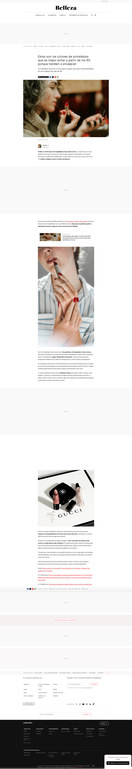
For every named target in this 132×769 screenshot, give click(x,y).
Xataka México (27, 752)
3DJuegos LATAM (40, 752)
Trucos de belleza (62, 588)
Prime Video (89, 46)
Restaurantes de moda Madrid (80, 672)
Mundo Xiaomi (27, 742)
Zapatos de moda (58, 692)
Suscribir (94, 684)
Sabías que (85, 588)
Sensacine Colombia (51, 755)
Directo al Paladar (65, 731)
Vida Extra (38, 733)
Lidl (78, 46)
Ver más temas (29, 704)
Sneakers (26, 684)
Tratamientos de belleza (78, 15)
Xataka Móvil (27, 733)
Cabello (62, 15)
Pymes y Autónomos (102, 734)
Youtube (83, 704)
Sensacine (51, 731)
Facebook (95, 15)
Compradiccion (90, 736)
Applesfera (26, 736)
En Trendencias (66, 234)
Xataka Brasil (27, 755)
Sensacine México (53, 752)
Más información (79, 767)
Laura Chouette (67, 568)
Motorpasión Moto (78, 733)
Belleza (66, 8)
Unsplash (57, 568)
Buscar (86, 714)
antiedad (55, 696)
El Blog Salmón (102, 731)
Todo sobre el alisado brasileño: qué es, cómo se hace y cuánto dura (70, 584)
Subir (103, 723)
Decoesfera (89, 733)
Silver (40, 689)
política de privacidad (87, 687)
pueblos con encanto (41, 696)
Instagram (87, 704)
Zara (46, 46)
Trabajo (55, 684)
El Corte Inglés (65, 46)
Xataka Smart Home (27, 739)
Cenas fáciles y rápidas (65, 672)
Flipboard (55, 77)
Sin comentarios (44, 77)
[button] (45, 145)
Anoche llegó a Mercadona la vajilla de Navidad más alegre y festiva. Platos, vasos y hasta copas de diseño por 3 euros (77, 238)
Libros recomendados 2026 (50, 672)
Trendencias (89, 731)
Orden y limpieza (28, 696)
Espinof (51, 733)
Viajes (25, 689)
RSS (90, 704)
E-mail (58, 77)
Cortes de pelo (42, 692)
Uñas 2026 (100, 672)
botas (25, 692)
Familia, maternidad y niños (43, 685)
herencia (41, 46)
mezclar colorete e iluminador (77, 221)
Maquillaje (40, 15)
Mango (35, 46)
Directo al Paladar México (65, 753)
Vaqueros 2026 (38, 672)
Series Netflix (92, 672)
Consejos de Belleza (75, 588)
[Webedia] (105, 1)
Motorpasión (77, 731)
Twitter (92, 15)
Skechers (73, 46)
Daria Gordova (46, 568)
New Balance (53, 46)
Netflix (83, 46)
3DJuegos (38, 731)
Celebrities (52, 15)
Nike (59, 46)
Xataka (25, 731)
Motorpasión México (77, 753)
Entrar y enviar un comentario (67, 620)
